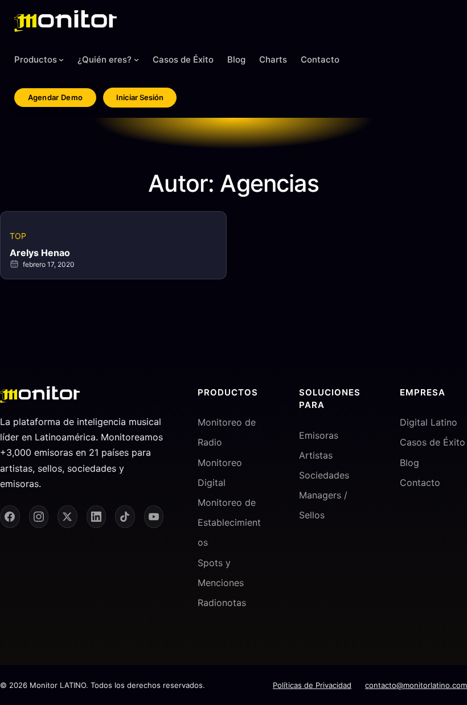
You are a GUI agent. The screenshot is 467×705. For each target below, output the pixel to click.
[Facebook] (10, 516)
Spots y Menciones (221, 572)
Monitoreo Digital (220, 472)
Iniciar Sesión (139, 97)
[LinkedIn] (96, 516)
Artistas (316, 455)
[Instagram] (39, 516)
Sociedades (324, 475)
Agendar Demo (55, 97)
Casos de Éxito (432, 442)
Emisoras (318, 435)
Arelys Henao (40, 252)
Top (18, 236)
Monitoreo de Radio (227, 432)
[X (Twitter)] (67, 516)
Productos (35, 59)
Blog (409, 462)
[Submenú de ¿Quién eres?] (136, 59)
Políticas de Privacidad (312, 685)
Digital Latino (428, 422)
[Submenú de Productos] (61, 59)
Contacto (420, 482)
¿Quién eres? (104, 59)
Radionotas (222, 602)
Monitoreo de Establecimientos (229, 522)
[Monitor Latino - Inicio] (65, 21)
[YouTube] (154, 516)
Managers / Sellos (323, 505)
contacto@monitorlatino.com (416, 685)
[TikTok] (125, 516)
